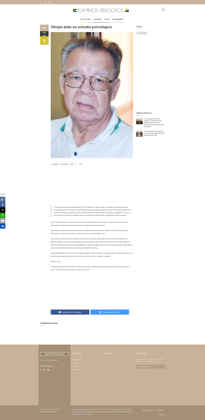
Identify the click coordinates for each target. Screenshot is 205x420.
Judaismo (97, 19)
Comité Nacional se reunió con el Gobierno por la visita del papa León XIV (154, 133)
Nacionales (64, 164)
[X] (2, 210)
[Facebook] (41, 2)
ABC (72, 164)
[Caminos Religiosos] (102, 10)
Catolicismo (85, 19)
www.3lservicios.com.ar (48, 411)
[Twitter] (46, 2)
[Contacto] (50, 2)
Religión (56, 164)
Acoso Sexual (142, 33)
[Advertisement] (92, 187)
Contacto (161, 415)
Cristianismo (117, 19)
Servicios (159, 410)
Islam (107, 19)
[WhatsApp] (2, 215)
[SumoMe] (2, 226)
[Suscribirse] (163, 366)
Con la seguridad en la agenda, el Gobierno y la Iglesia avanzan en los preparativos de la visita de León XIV (154, 123)
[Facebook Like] (2, 199)
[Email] (2, 220)
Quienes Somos (147, 410)
